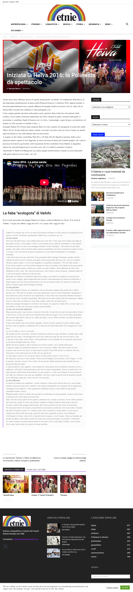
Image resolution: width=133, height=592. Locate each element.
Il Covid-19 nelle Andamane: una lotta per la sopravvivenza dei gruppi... (73, 539)
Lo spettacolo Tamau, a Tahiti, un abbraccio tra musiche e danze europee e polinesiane (22, 459)
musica (66, 24)
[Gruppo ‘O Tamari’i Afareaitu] (44, 484)
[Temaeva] (73, 484)
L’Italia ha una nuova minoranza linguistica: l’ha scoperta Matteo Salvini (117, 207)
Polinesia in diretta (26, 37)
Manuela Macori (14, 89)
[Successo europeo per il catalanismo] (97, 196)
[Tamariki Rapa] (16, 484)
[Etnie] (66, 12)
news (107, 24)
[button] (127, 24)
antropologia (18, 24)
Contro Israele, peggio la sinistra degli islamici (70, 459)
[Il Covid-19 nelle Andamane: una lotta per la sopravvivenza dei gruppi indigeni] (53, 540)
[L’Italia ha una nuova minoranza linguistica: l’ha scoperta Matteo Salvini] (97, 208)
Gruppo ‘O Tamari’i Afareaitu (42, 495)
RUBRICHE (13, 37)
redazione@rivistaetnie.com (25, 539)
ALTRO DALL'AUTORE (36, 470)
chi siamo (16, 30)
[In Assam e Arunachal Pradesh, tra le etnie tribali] (53, 528)
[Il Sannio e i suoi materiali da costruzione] (110, 154)
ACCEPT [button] (125, 587)
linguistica (51, 24)
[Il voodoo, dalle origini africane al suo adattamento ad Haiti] (97, 233)
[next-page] (8, 500)
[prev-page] (4, 500)
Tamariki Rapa (8, 495)
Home (5, 37)
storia (79, 24)
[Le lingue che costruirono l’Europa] (97, 221)
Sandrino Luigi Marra (98, 178)
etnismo (35, 24)
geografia (94, 24)
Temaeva (63, 495)
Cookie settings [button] (112, 587)
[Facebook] (5, 546)
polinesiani (25, 69)
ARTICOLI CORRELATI (13, 470)
